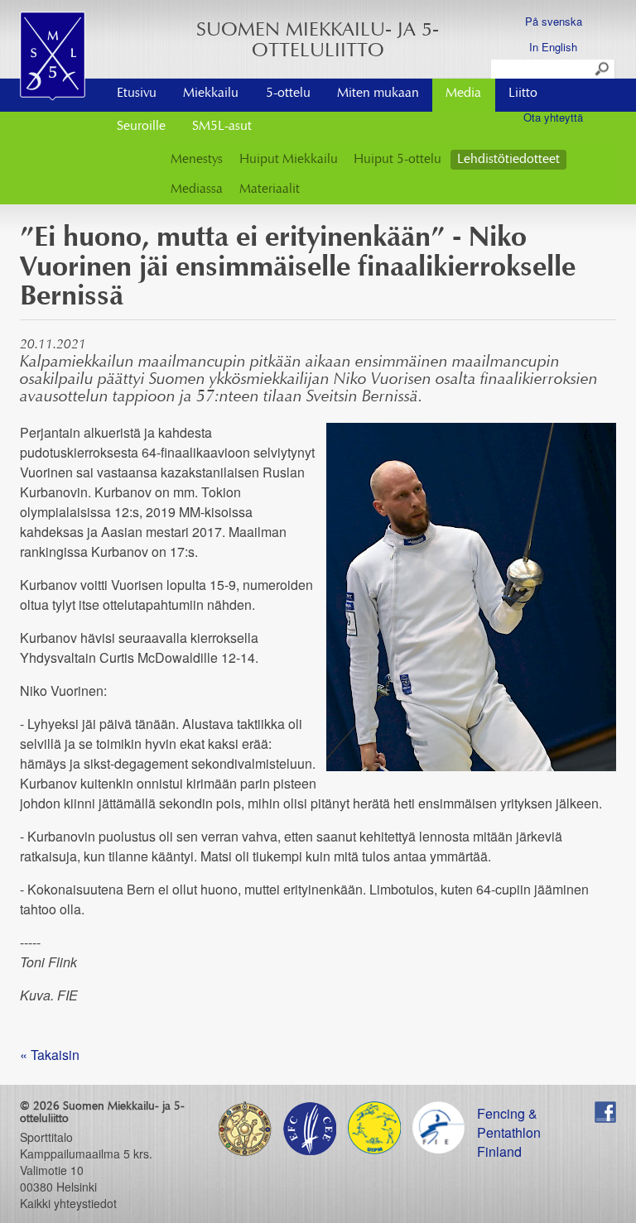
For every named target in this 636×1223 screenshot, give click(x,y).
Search (602, 69)
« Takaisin (50, 1054)
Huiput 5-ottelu (397, 159)
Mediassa (197, 189)
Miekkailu (210, 93)
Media (463, 93)
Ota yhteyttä (553, 117)
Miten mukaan (378, 93)
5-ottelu (288, 93)
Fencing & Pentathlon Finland (509, 1113)
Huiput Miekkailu (288, 159)
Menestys (197, 159)
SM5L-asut (222, 126)
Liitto (522, 93)
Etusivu (137, 93)
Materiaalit (269, 189)
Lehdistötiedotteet (508, 159)
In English (553, 47)
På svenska (553, 21)
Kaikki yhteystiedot (68, 1203)
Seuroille (141, 126)
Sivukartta (553, 91)
